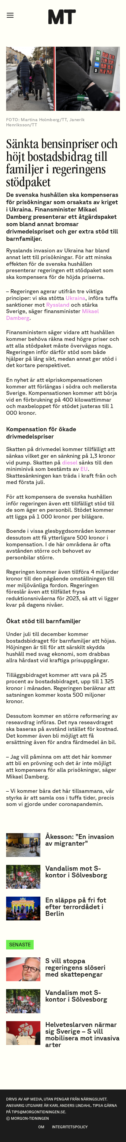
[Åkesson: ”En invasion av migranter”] (23, 845)
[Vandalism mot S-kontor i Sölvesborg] (23, 877)
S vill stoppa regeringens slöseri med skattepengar (75, 967)
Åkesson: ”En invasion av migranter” (79, 840)
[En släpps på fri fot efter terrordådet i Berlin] (23, 908)
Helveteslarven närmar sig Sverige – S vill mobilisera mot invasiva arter (82, 1034)
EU (84, 469)
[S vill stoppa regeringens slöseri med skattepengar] (23, 969)
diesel (69, 462)
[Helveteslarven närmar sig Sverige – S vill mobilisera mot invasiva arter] (23, 1033)
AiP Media (33, 1099)
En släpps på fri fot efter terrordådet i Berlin (75, 906)
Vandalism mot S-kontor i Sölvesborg (76, 871)
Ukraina (75, 298)
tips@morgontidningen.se (38, 1112)
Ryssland (57, 305)
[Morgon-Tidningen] (63, 16)
